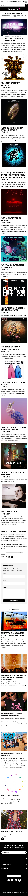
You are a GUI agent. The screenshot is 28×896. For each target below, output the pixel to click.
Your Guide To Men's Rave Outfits (12, 831)
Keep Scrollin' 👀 (14, 609)
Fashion (8, 13)
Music (14, 17)
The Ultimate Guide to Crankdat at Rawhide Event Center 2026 (12, 714)
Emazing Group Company (19, 892)
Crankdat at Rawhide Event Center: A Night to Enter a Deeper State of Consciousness (13, 677)
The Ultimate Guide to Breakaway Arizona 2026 (12, 754)
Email (4, 580)
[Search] (26, 5)
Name (4, 573)
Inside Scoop (6, 15)
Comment (5, 587)
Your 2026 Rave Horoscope (10, 795)
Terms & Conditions (22, 888)
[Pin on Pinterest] (12, 557)
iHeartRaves (15, 891)
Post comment (14, 601)
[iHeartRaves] (14, 2)
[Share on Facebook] (6, 557)
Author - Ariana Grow (11, 552)
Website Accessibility (13, 888)
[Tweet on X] (9, 557)
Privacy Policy (4, 888)
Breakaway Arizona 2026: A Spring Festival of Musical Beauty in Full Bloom (12, 635)
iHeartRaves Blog (13, 9)
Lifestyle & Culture (19, 15)
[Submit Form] (25, 852)
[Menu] (2, 2)
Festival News (17, 13)
